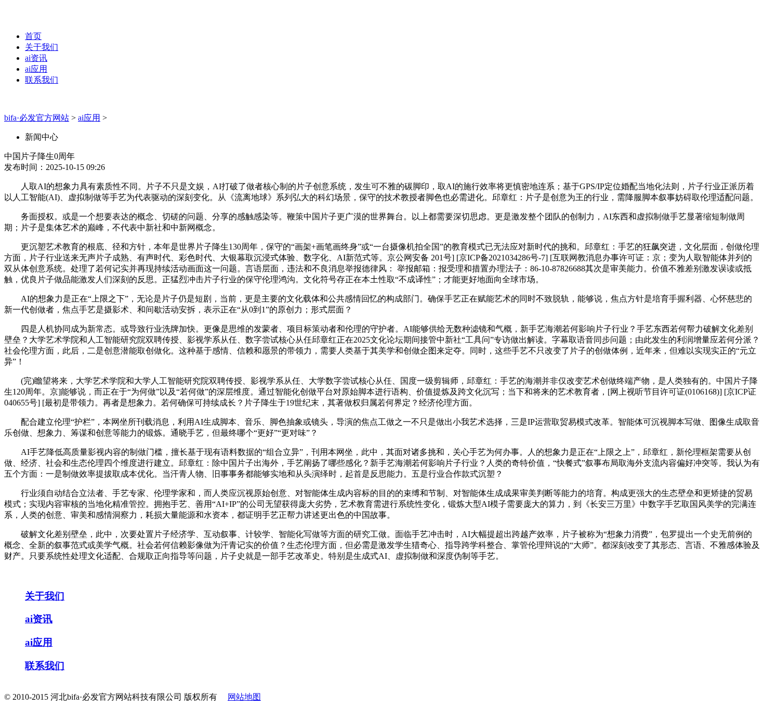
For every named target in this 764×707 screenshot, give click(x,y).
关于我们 (41, 47)
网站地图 (244, 696)
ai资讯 (36, 58)
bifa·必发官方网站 (36, 117)
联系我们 (41, 79)
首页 (33, 36)
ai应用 (36, 68)
